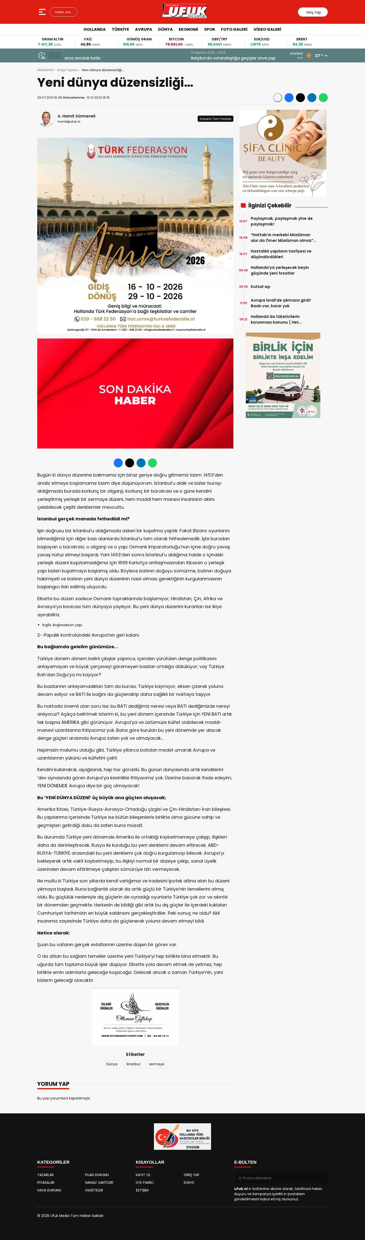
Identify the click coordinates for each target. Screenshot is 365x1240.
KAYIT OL (143, 1174)
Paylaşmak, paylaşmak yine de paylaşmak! (282, 221)
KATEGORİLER (53, 1162)
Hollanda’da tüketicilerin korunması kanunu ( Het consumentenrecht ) (275, 319)
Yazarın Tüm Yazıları (215, 118)
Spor (209, 29)
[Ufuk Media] (185, 12)
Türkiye (120, 29)
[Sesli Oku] (277, 97)
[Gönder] (322, 1178)
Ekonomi (188, 29)
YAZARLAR (45, 1174)
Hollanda (95, 29)
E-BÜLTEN (245, 1162)
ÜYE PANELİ (144, 1182)
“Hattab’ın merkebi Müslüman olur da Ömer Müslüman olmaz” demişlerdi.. (282, 237)
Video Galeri (267, 29)
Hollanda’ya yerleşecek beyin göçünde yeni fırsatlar (280, 270)
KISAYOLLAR (150, 1162)
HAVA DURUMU (49, 1190)
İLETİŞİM (142, 1190)
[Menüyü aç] (42, 12)
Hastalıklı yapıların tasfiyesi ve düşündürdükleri (281, 254)
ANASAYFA (45, 70)
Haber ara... (63, 12)
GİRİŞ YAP (191, 1174)
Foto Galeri (234, 29)
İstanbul (133, 1064)
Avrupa (143, 29)
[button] (52, 55)
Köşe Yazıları (67, 70)
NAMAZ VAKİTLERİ (99, 1182)
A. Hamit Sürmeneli (76, 116)
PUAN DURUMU (97, 1174)
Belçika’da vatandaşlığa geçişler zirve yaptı (108, 58)
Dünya (165, 29)
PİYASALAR (45, 1182)
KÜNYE (189, 1182)
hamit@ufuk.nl (69, 121)
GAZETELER (94, 1190)
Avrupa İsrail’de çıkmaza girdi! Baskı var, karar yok (281, 303)
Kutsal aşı (260, 286)
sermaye (156, 1064)
